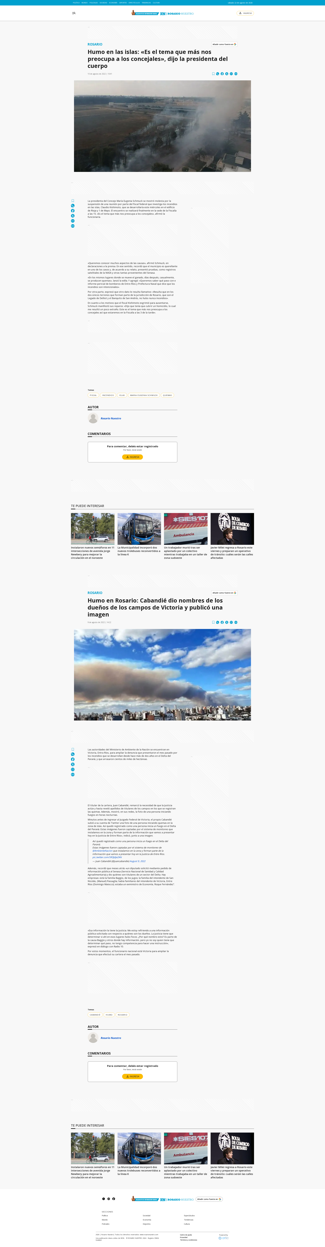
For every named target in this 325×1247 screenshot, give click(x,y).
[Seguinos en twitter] (103, 1199)
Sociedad (103, 3)
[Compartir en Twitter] (226, 73)
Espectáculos (134, 3)
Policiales (94, 3)
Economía (113, 3)
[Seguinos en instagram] (108, 1199)
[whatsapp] (217, 73)
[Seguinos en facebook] (113, 1199)
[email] (231, 73)
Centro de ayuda (186, 1235)
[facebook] (222, 73)
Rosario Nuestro (111, 418)
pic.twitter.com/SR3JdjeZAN (107, 857)
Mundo (85, 3)
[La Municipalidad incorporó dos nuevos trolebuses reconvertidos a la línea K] (139, 529)
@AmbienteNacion (102, 850)
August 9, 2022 (137, 861)
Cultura (156, 3)
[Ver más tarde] (213, 73)
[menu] (74, 13)
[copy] (235, 73)
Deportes (123, 3)
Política (76, 3)
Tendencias (146, 3)
